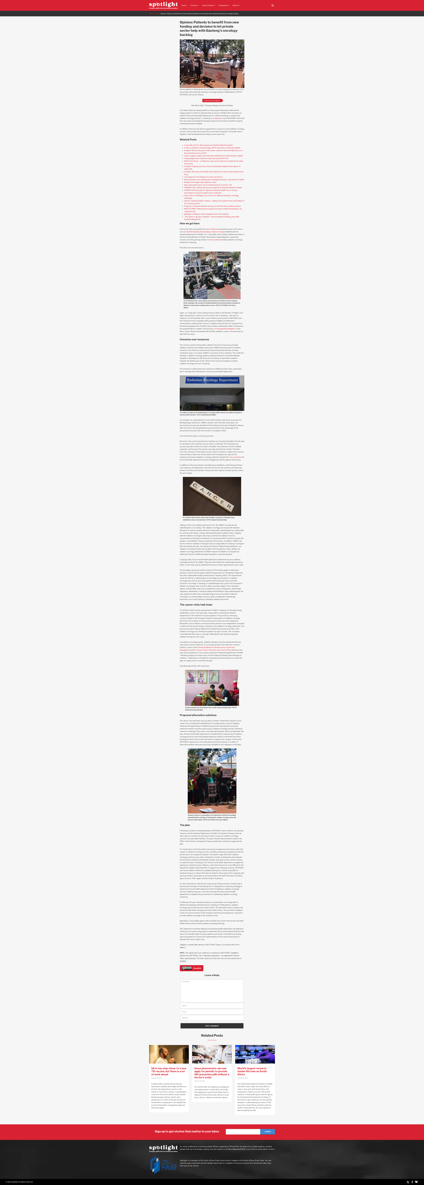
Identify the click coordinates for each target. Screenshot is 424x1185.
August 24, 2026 (242, 1079)
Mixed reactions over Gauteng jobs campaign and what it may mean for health (214, 179)
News (184, 5)
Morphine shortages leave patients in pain (200, 182)
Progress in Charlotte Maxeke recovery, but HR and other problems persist (212, 206)
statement (218, 118)
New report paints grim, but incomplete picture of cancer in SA (208, 185)
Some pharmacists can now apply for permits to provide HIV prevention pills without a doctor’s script (211, 1074)
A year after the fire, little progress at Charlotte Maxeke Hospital (208, 145)
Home (151, 14)
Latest (157, 14)
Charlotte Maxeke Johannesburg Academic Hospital (205, 232)
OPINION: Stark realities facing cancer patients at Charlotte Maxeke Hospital (213, 187)
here (198, 1164)
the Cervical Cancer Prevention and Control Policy (212, 650)
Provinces (194, 5)
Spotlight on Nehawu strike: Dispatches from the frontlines (206, 214)
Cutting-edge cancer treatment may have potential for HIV (206, 158)
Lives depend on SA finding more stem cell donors (203, 177)
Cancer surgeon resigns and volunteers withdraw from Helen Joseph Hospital (213, 156)
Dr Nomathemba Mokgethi (224, 329)
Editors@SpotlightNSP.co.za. (238, 1150)
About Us (236, 5)
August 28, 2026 (156, 1079)
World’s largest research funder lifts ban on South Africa (252, 1072)
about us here (268, 1150)
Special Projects (208, 5)
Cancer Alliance (211, 229)
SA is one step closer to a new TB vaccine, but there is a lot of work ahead (168, 1072)
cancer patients (215, 240)
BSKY (416, 1183)
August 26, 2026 (199, 1082)
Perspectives (223, 5)
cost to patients (235, 457)
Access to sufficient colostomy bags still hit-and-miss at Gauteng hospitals (212, 148)
